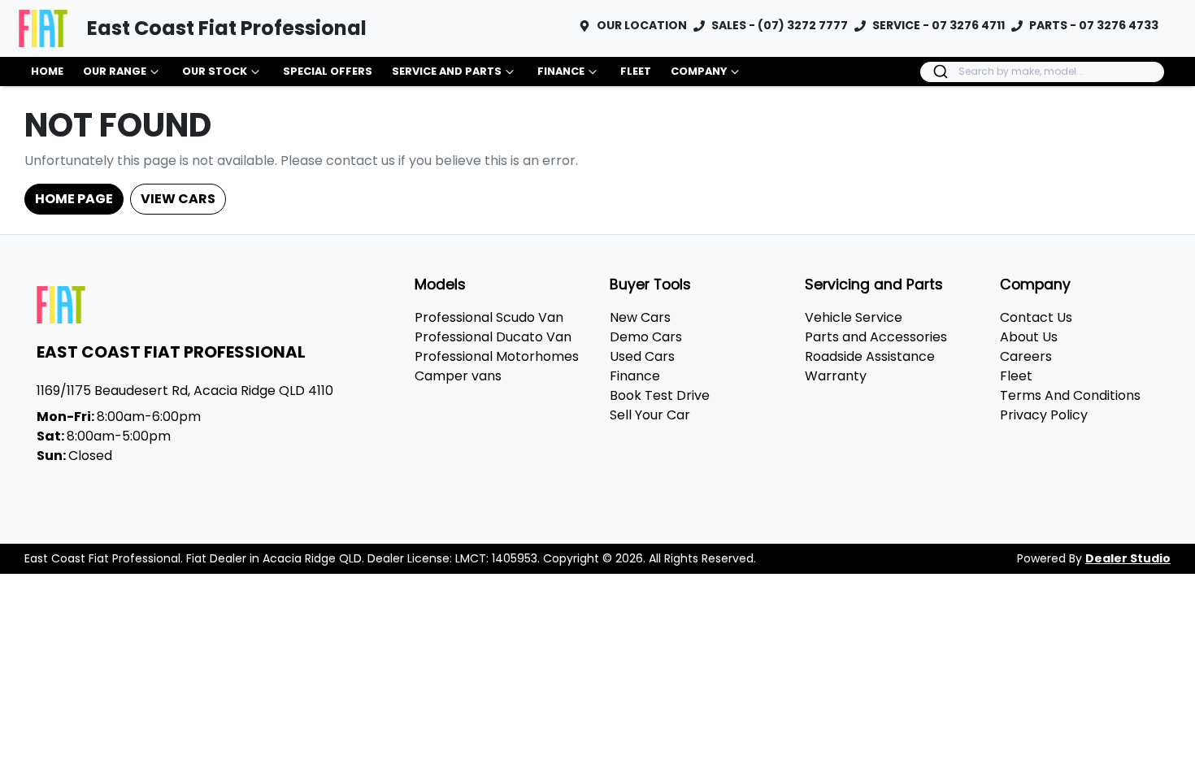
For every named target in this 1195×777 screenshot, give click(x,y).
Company (699, 71)
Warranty (836, 376)
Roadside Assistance (870, 356)
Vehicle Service (853, 317)
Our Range (114, 71)
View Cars (178, 198)
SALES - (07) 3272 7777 (779, 25)
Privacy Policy (1044, 415)
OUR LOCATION (642, 25)
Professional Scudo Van (489, 317)
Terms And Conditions (1070, 395)
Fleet (635, 71)
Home (47, 71)
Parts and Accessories (876, 337)
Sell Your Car (650, 415)
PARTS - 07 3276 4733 (1093, 25)
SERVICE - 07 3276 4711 (938, 25)
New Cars (640, 317)
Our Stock (214, 71)
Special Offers (327, 71)
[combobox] (1042, 72)
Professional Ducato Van (493, 337)
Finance (560, 71)
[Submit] (939, 71)
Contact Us (1036, 317)
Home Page (74, 198)
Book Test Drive (660, 395)
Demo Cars (646, 337)
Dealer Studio (1128, 558)
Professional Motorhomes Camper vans (497, 366)
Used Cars (642, 356)
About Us (1029, 337)
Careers (1026, 356)
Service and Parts (447, 71)
